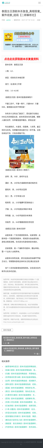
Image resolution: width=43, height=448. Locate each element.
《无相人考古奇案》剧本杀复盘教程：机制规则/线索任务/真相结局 (21, 402)
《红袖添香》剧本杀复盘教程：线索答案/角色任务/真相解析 (21, 406)
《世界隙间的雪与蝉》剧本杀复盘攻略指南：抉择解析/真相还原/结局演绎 (21, 377)
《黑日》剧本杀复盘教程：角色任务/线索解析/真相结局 (21, 391)
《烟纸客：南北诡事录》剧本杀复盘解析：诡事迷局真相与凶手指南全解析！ (21, 423)
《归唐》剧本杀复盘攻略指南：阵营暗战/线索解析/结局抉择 (21, 373)
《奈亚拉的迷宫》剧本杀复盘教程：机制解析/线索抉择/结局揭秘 (21, 413)
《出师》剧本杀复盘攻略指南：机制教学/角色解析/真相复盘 (21, 381)
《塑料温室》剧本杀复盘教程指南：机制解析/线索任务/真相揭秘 (21, 384)
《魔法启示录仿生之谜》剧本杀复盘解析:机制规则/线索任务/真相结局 (21, 420)
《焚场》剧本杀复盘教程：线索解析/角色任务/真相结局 (21, 398)
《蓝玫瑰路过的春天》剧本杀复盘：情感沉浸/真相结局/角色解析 (21, 416)
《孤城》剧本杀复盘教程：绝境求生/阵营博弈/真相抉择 (21, 388)
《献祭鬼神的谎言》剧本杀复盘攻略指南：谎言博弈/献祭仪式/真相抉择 (21, 366)
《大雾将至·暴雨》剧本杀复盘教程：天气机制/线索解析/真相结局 (21, 395)
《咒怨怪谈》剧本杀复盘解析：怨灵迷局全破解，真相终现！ (21, 427)
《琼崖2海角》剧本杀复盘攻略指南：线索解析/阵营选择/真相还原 (21, 370)
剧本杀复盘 (7, 330)
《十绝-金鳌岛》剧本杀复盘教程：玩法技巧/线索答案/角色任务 (21, 409)
